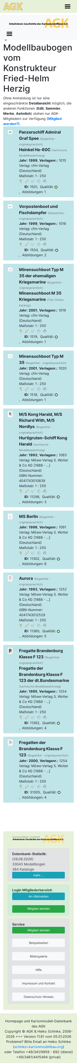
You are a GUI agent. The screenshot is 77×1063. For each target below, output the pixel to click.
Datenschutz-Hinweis (38, 997)
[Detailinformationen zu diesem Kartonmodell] (21, 181)
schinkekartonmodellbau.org (38, 1047)
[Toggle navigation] (68, 6)
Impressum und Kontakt (38, 983)
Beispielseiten (38, 943)
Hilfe (39, 970)
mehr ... (38, 875)
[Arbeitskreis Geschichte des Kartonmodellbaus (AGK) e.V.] (38, 838)
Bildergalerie (38, 956)
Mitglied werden (38, 908)
